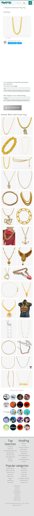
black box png (10, 455)
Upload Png (24, 453)
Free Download (13, 108)
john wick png (10, 453)
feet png (10, 461)
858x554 (15, 279)
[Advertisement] (17, 63)
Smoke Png (24, 474)
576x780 (20, 317)
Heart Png (10, 482)
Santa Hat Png (10, 472)
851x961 (19, 134)
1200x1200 (23, 297)
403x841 (20, 338)
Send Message (12, 43)
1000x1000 (21, 154)
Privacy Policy (23, 451)
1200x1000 (5, 134)
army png (10, 448)
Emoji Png (17, 494)
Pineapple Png (17, 492)
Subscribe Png (10, 468)
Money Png (17, 486)
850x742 (20, 265)
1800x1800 (5, 368)
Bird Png (17, 490)
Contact (24, 445)
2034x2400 (5, 154)
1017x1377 (5, 188)
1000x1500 (16, 168)
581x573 (4, 354)
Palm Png (23, 468)
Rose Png (10, 474)
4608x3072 (20, 368)
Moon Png (24, 476)
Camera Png (24, 470)
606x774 (4, 168)
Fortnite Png (24, 482)
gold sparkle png (10, 457)
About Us (23, 443)
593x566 (20, 354)
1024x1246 (23, 205)
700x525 (4, 317)
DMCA (19, 43)
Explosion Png (24, 480)
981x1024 (19, 224)
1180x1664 (5, 224)
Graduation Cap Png (23, 478)
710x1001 (4, 386)
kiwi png (10, 459)
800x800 (4, 279)
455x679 (4, 265)
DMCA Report (23, 449)
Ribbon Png (10, 476)
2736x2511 (5, 297)
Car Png (17, 488)
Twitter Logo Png (10, 470)
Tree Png (23, 472)
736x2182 (4, 338)
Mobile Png (10, 480)
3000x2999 (21, 245)
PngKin (10, 478)
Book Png (17, 496)
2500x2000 (5, 205)
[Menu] (30, 3)
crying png (10, 446)
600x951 (4, 245)
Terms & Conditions (24, 447)
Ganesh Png (17, 498)
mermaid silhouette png (10, 450)
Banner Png (17, 500)
